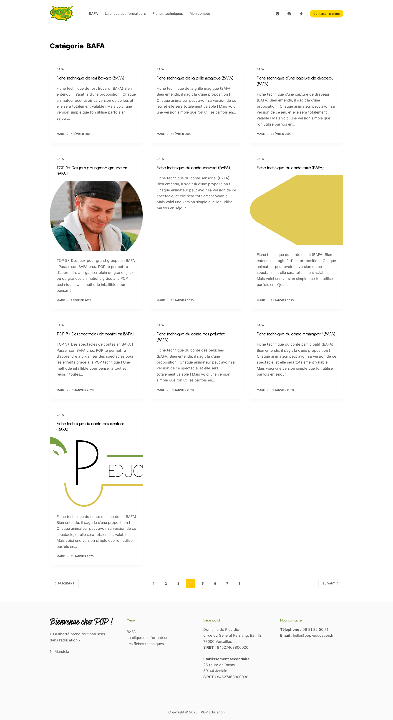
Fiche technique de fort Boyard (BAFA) (90, 78)
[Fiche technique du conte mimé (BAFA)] (296, 210)
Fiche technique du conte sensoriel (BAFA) (193, 167)
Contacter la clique (326, 13)
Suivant (329, 583)
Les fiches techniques (145, 643)
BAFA (93, 13)
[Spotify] (289, 13)
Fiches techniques (168, 13)
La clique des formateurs (125, 13)
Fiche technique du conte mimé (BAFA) (290, 167)
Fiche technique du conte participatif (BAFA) (296, 334)
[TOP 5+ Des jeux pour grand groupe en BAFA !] (96, 216)
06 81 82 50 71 (315, 629)
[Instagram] (277, 13)
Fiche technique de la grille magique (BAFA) (195, 78)
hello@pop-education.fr (313, 635)
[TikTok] (301, 13)
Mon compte (200, 13)
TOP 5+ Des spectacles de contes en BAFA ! (95, 334)
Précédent (66, 583)
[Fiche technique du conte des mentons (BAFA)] (96, 472)
